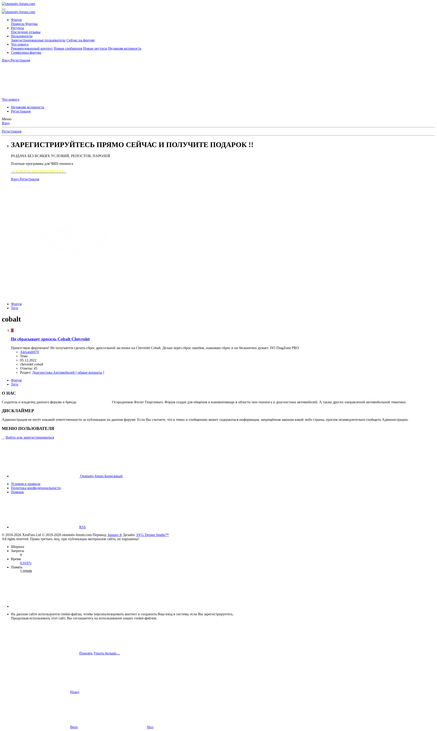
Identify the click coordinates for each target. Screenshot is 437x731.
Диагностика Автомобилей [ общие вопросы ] (68, 372)
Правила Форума (24, 24)
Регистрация (20, 111)
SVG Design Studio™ (152, 535)
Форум (16, 20)
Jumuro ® (115, 535)
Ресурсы (17, 28)
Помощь (17, 492)
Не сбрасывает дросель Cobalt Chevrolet (50, 339)
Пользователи (22, 36)
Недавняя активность (124, 48)
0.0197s (25, 563)
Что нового (19, 44)
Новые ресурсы (95, 48)
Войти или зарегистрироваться (30, 437)
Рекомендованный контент (32, 48)
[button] (45, 606)
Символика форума (26, 52)
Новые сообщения (68, 48)
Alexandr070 (29, 352)
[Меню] (3, 9)
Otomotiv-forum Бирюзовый (101, 476)
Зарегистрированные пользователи (38, 40)
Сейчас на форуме (80, 40)
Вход (6, 123)
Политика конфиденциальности (36, 488)
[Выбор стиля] (36, 95)
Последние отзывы (26, 32)
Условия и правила (25, 484)
